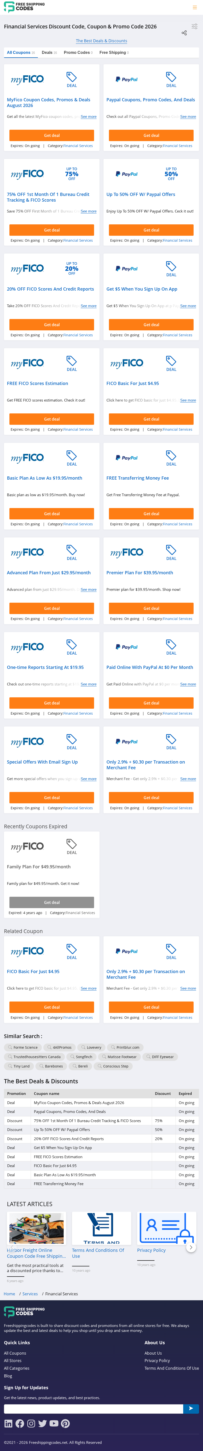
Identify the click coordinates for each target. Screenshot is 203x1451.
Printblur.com (128, 1047)
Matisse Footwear (122, 1056)
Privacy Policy (157, 1360)
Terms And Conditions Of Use (172, 1368)
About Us (153, 1353)
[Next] (191, 1247)
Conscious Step (115, 1066)
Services (30, 1294)
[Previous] (12, 1247)
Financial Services (78, 145)
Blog (8, 1376)
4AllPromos (62, 1047)
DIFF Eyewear (163, 1056)
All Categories (16, 1368)
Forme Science (26, 1047)
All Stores (13, 1360)
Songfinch (84, 1056)
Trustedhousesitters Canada (37, 1056)
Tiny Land (22, 1066)
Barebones (54, 1066)
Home (9, 1294)
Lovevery (94, 1047)
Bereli (83, 1066)
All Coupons (15, 1353)
